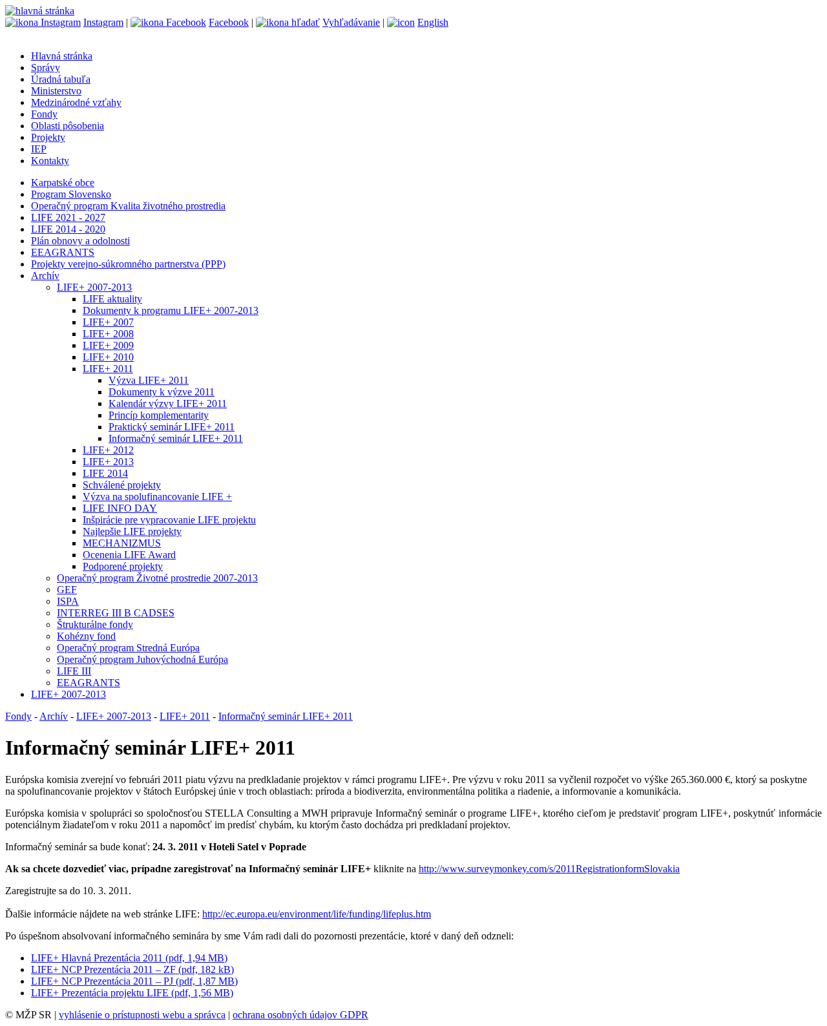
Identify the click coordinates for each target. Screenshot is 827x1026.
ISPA (68, 601)
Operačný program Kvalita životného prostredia (128, 205)
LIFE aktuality (112, 298)
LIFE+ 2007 (108, 322)
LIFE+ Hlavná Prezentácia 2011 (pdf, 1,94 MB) (129, 957)
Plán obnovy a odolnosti (80, 240)
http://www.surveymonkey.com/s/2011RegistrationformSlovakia (549, 868)
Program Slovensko (71, 194)
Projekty (48, 137)
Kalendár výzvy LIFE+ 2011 (168, 403)
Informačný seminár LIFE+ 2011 (176, 438)
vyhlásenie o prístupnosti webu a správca (142, 1014)
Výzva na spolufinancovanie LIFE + (157, 496)
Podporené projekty (123, 566)
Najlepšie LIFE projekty (132, 531)
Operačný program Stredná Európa (128, 647)
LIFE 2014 (105, 473)
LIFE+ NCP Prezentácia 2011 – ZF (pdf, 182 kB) (132, 969)
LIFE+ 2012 (108, 450)
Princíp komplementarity (159, 415)
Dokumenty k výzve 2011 (162, 391)
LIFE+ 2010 (108, 356)
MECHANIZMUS (122, 543)
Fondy (44, 114)
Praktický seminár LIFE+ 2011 (172, 426)
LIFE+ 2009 (108, 345)
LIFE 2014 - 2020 (68, 229)
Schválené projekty (122, 484)
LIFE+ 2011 (108, 368)
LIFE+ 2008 (108, 333)
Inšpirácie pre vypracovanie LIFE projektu (169, 519)
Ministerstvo (56, 90)
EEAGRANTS (62, 252)
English (432, 22)
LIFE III (74, 670)
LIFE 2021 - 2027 (68, 217)
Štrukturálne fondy (95, 624)
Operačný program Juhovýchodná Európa (142, 659)
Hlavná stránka (61, 55)
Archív (45, 275)
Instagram (103, 22)
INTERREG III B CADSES (115, 612)
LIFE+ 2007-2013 (94, 287)
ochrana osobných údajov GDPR (300, 1014)
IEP (39, 148)
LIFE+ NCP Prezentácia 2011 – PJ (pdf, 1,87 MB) (134, 981)
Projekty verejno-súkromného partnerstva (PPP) (128, 263)
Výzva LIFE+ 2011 (149, 380)
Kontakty (50, 160)
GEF (67, 589)
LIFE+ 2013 (108, 461)
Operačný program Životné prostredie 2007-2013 (157, 577)
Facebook (229, 22)
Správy (45, 67)
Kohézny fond (86, 636)
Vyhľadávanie (351, 22)
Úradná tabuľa (60, 79)
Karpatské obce (62, 182)
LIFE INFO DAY (120, 508)
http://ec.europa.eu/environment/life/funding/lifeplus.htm (316, 913)
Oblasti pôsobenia (67, 125)
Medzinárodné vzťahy (76, 102)
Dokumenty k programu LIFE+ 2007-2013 (170, 310)
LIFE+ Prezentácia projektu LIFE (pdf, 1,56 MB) (132, 992)
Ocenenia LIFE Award (129, 554)
